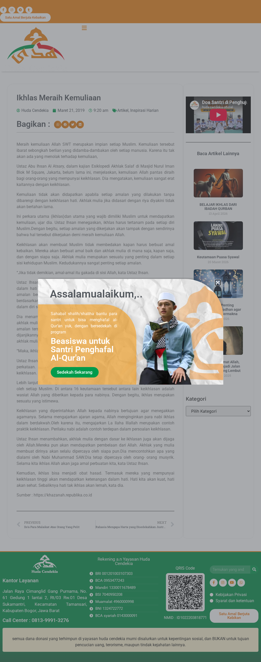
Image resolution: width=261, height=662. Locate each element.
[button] (217, 282)
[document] (130, 331)
